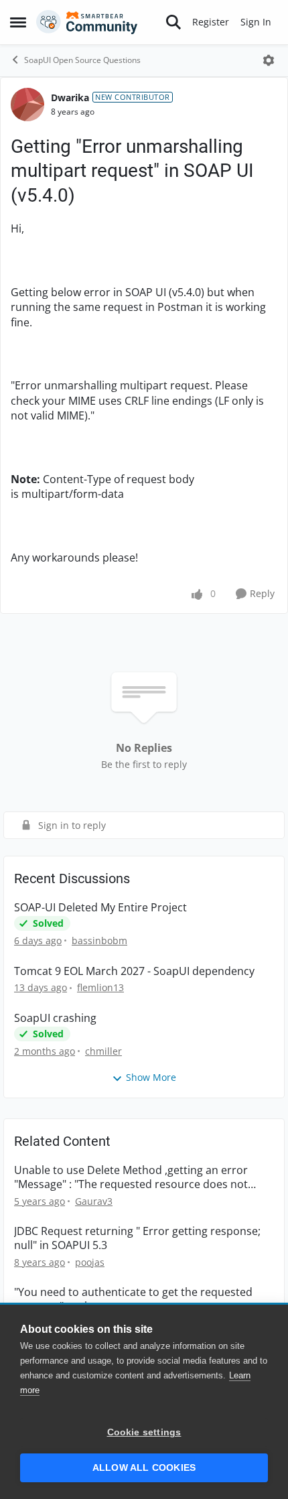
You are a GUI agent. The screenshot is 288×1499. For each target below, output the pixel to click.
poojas (89, 1262)
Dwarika (70, 97)
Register (210, 21)
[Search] (173, 22)
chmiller (103, 1051)
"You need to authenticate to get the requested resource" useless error (133, 1299)
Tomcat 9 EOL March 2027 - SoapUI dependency (134, 971)
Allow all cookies (144, 1468)
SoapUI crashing (55, 1018)
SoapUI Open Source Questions (82, 60)
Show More (151, 1077)
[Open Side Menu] (18, 22)
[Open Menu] (268, 60)
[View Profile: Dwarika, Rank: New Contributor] (27, 104)
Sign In (255, 21)
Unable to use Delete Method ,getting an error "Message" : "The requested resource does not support (131, 1177)
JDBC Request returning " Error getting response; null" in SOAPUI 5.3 (137, 1238)
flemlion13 (100, 987)
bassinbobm (99, 940)
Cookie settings (144, 1432)
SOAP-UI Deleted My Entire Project (100, 908)
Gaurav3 (94, 1201)
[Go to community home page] (87, 22)
